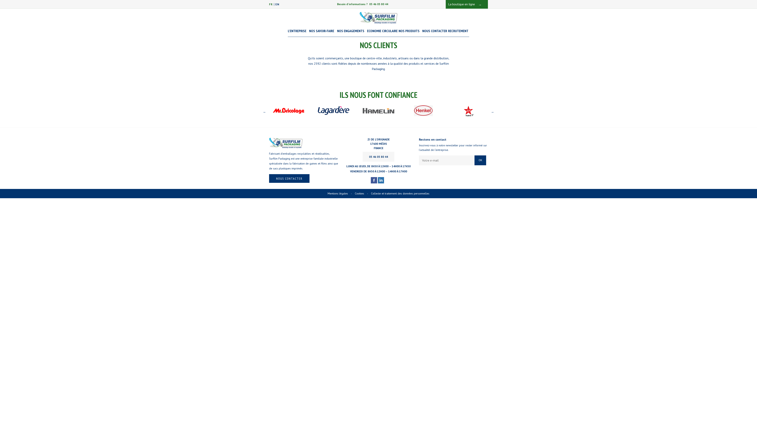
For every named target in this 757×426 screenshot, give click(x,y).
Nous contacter (289, 178)
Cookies (361, 193)
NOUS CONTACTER (434, 31)
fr (271, 4)
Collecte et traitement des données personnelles (400, 193)
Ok (480, 160)
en (277, 4)
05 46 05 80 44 (378, 157)
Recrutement (458, 31)
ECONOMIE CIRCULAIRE (382, 31)
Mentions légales (340, 193)
